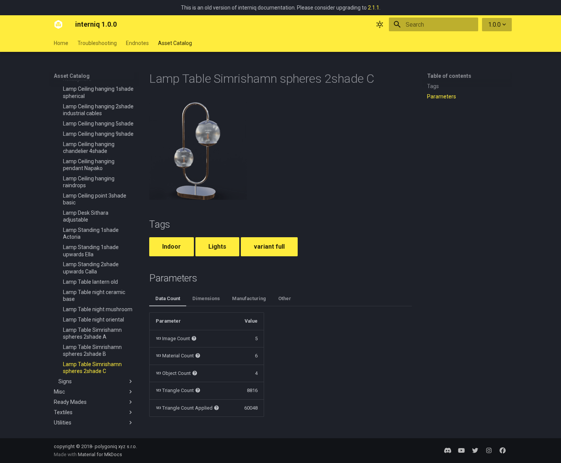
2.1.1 (373, 8)
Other (284, 298)
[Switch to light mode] (379, 24)
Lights (217, 246)
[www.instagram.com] (489, 450)
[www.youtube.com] (461, 450)
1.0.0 (494, 24)
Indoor (171, 246)
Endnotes (137, 43)
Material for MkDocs (100, 454)
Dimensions (206, 298)
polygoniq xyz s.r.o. (116, 446)
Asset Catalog (175, 43)
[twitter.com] (475, 450)
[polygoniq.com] (448, 450)
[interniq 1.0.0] (58, 24)
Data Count (167, 298)
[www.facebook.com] (503, 450)
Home (61, 43)
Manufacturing (249, 298)
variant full (269, 246)
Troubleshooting (97, 43)
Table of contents (449, 76)
